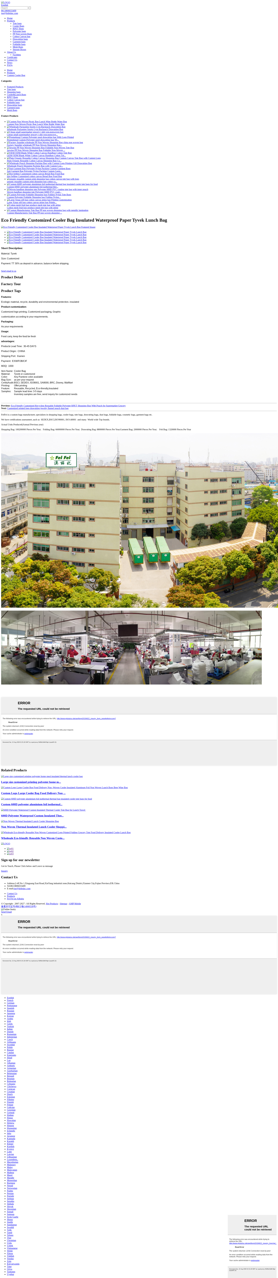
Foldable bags (19, 44)
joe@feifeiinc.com (22, 888)
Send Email (6, 912)
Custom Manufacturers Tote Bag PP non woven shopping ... (34, 213)
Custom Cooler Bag (16, 75)
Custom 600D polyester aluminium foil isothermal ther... (32, 187)
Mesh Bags (18, 47)
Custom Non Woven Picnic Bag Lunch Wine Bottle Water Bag (36, 124)
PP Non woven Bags (22, 34)
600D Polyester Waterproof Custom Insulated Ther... (32, 815)
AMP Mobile (75, 903)
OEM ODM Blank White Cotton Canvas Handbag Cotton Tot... (36, 155)
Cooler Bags (18, 26)
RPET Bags (18, 28)
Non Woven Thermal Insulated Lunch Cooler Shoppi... (34, 826)
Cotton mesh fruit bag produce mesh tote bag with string (32, 207)
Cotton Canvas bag (21, 36)
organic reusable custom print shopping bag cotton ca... (32, 181)
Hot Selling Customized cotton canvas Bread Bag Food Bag (34, 176)
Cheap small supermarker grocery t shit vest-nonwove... (32, 134)
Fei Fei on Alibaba (15, 898)
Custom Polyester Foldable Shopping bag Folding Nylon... (34, 197)
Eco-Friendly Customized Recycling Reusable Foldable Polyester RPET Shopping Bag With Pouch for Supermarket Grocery (68, 405)
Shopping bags (14, 92)
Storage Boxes (19, 49)
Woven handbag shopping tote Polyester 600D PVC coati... (34, 192)
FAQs (9, 65)
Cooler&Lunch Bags (16, 94)
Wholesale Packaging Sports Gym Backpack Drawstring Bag (35, 129)
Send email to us (8, 271)
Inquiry (4, 871)
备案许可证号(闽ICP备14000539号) (18, 906)
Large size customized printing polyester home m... (31, 782)
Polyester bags (19, 31)
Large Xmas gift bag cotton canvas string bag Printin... (32, 202)
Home (10, 18)
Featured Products (15, 87)
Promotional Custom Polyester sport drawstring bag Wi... (33, 140)
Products (11, 21)
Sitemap (63, 903)
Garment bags (19, 41)
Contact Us (12, 60)
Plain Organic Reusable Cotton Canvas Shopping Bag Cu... (34, 160)
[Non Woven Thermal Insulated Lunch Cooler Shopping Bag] (30, 821)
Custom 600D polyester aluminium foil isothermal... (31, 804)
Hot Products (52, 903)
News (9, 62)
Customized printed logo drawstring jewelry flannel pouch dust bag (37, 408)
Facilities (17, 54)
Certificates (12, 57)
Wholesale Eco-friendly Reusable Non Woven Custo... (33, 838)
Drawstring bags (20, 39)
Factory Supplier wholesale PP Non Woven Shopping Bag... (34, 145)
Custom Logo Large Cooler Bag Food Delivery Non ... (33, 793)
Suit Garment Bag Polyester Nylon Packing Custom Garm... (34, 171)
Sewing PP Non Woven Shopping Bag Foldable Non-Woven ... (36, 150)
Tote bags (17, 23)
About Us (11, 52)
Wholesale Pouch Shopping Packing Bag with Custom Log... (35, 166)
